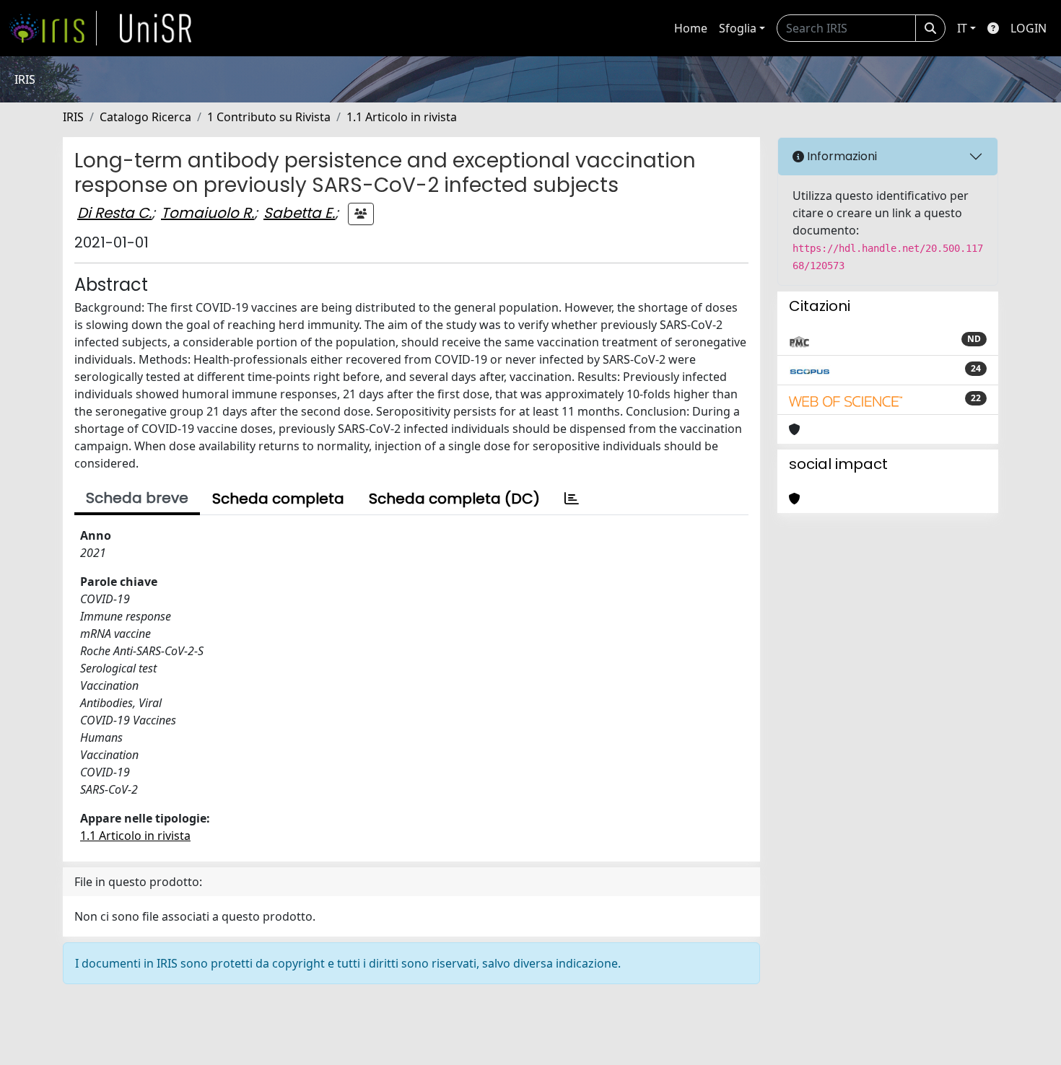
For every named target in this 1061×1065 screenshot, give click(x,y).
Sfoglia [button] (737, 28)
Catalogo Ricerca (145, 117)
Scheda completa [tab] (278, 498)
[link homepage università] (156, 28)
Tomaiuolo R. (207, 213)
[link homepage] (53, 28)
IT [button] (962, 28)
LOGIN (1028, 28)
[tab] (571, 498)
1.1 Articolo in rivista (401, 117)
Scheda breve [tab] (137, 498)
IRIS (73, 117)
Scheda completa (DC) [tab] (454, 498)
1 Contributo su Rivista (269, 117)
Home (690, 28)
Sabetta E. (299, 213)
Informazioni (840, 156)
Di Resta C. (114, 213)
